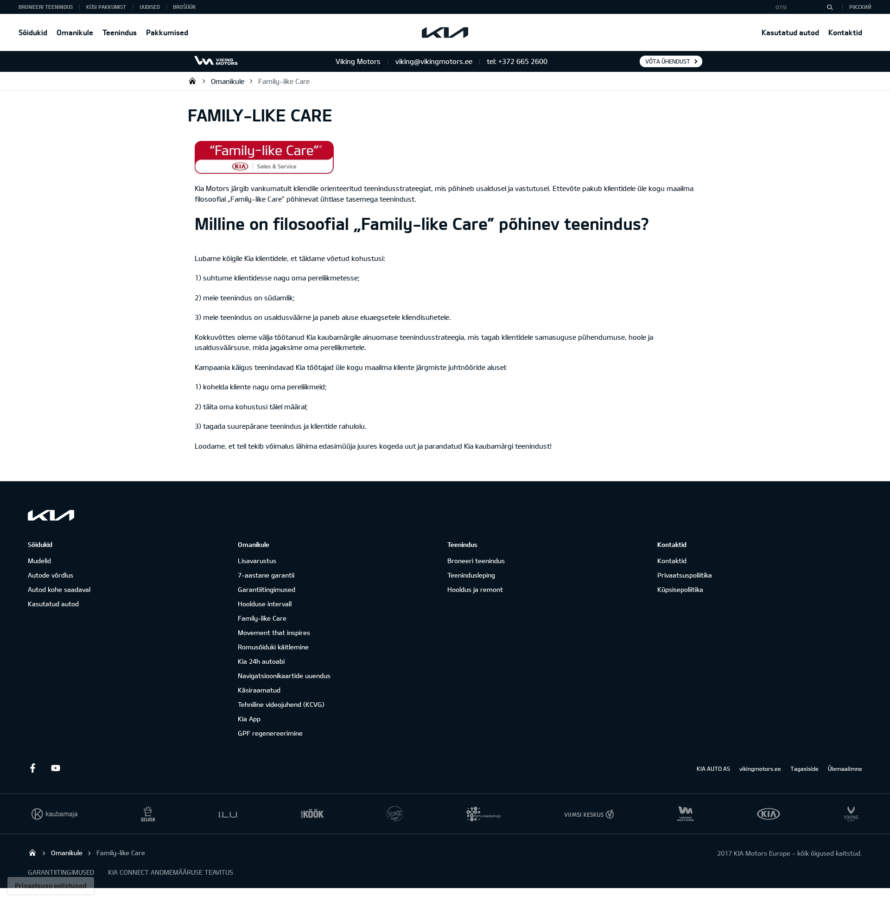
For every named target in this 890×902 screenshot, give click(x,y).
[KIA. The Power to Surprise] (51, 515)
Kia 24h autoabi (261, 661)
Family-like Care (284, 81)
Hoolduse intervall (265, 604)
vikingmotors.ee (760, 768)
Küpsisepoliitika (680, 589)
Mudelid (39, 561)
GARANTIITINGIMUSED (61, 872)
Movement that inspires (274, 632)
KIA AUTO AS (713, 768)
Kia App (249, 719)
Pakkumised (167, 32)
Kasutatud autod (790, 32)
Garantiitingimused (266, 589)
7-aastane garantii (266, 575)
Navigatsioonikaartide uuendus (284, 676)
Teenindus (119, 32)
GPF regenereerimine (270, 733)
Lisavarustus (257, 561)
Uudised (150, 7)
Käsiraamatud (259, 690)
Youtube (55, 768)
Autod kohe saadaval (59, 589)
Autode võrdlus (50, 575)
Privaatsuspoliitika (684, 575)
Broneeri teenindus (476, 561)
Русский (860, 7)
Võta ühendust (667, 61)
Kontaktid (845, 32)
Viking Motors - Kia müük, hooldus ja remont (192, 80)
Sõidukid (33, 32)
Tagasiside (804, 768)
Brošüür (184, 7)
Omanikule (75, 32)
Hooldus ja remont (475, 589)
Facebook (32, 768)
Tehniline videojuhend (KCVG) (281, 704)
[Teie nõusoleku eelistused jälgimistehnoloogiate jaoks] (50, 886)
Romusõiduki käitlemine (273, 647)
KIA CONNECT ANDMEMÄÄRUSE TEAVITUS (170, 872)
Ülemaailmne (845, 768)
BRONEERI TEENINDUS (46, 7)
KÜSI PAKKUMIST (106, 7)
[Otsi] (830, 7)
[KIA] (445, 32)
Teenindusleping (471, 575)
